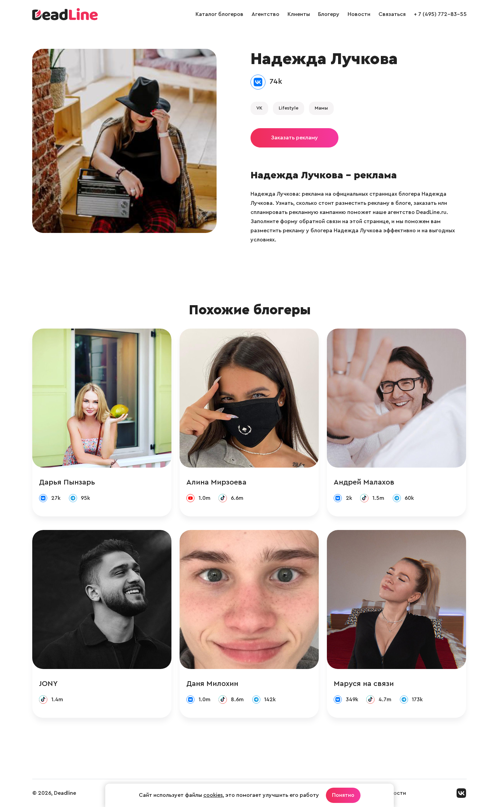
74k (276, 81)
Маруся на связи (364, 683)
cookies (213, 795)
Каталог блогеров (219, 14)
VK (259, 108)
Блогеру (328, 14)
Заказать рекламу (294, 137)
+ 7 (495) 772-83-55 (440, 14)
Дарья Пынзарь (67, 482)
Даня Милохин (212, 683)
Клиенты (299, 14)
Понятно (343, 795)
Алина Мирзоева (216, 482)
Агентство (265, 14)
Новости (359, 14)
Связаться (392, 14)
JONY (48, 683)
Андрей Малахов (364, 482)
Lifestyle (288, 108)
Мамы (321, 108)
